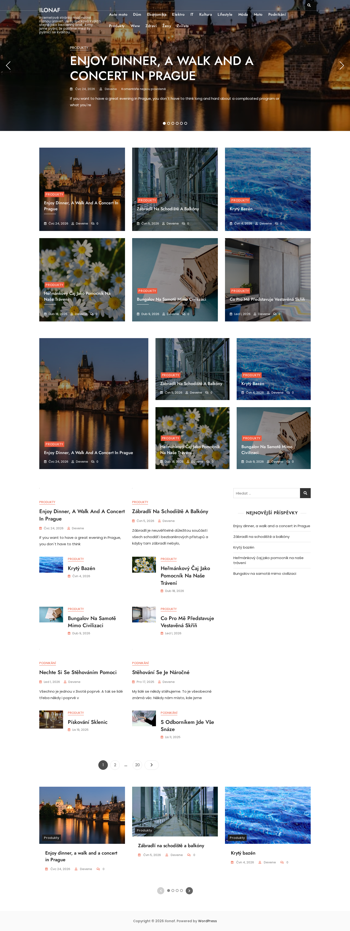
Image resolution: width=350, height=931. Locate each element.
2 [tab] (169, 123)
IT (192, 14)
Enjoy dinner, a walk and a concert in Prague (162, 68)
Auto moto (118, 14)
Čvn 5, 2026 (150, 223)
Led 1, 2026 (242, 314)
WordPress (207, 921)
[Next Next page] (152, 765)
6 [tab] (186, 123)
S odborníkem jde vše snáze (187, 725)
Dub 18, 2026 (57, 314)
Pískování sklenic (88, 722)
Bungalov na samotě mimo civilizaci (171, 299)
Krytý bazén (252, 383)
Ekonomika (157, 14)
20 (138, 765)
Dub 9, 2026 (150, 314)
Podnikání (277, 14)
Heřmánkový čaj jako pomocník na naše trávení (190, 450)
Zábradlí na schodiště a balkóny (168, 209)
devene (110, 89)
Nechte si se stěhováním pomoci (78, 672)
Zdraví (151, 26)
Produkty (117, 26)
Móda (243, 14)
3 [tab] (173, 123)
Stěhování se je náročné (161, 672)
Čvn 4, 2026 (243, 223)
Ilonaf (49, 10)
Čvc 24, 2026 (85, 89)
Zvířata (183, 26)
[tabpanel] (175, 65)
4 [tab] (177, 123)
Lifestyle (225, 14)
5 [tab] (181, 123)
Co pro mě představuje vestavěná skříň (267, 299)
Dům (137, 14)
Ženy (166, 26)
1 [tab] (164, 123)
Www (135, 26)
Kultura (205, 14)
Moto (258, 14)
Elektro (178, 14)
